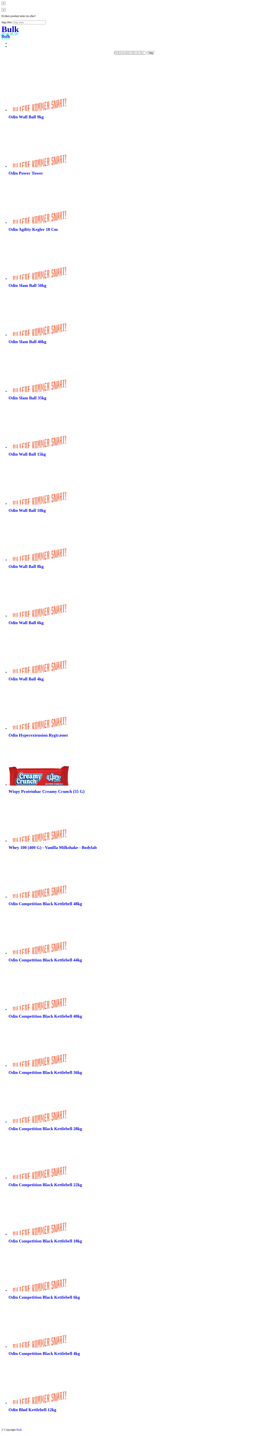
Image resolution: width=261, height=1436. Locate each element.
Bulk (19, 1429)
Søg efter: (6, 22)
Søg (151, 52)
